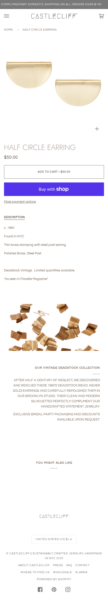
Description (14, 217)
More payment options (20, 202)
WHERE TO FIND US (35, 572)
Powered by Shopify (54, 579)
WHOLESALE (62, 572)
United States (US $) (52, 539)
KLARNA (81, 572)
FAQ (69, 565)
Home (8, 29)
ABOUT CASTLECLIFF (34, 565)
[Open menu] (11, 16)
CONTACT (82, 565)
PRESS (58, 565)
